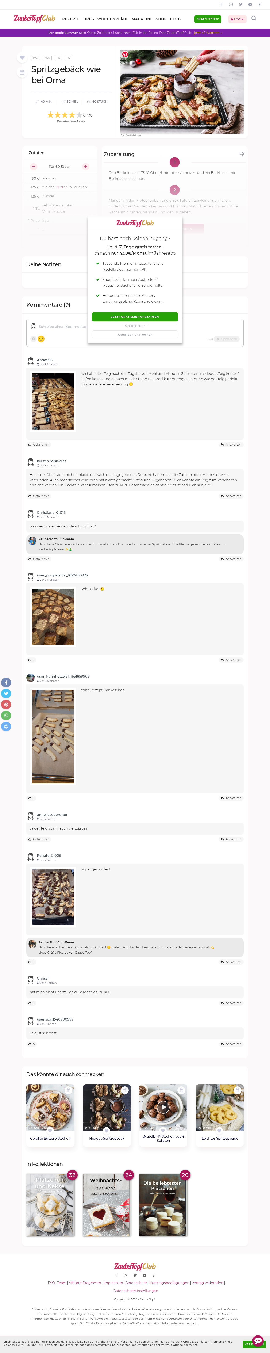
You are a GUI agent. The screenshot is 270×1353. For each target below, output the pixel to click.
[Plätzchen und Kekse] (50, 1205)
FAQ (51, 1283)
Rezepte (71, 19)
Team (61, 1283)
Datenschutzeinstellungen (135, 1291)
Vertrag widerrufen (207, 1283)
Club (175, 19)
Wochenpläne (113, 19)
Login (238, 19)
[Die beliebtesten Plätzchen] (163, 1205)
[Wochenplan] (22, 73)
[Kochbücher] (22, 58)
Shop (161, 19)
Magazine (142, 19)
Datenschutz (136, 1283)
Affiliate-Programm (85, 1283)
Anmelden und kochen (135, 334)
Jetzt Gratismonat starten (135, 317)
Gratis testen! (208, 19)
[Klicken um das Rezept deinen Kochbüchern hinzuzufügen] (50, 1131)
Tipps (88, 19)
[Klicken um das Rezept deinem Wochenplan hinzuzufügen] (68, 1090)
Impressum (113, 1283)
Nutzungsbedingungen (169, 1283)
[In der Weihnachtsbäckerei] (107, 1205)
